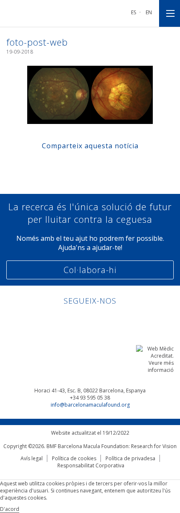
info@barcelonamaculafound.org (90, 404)
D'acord (9, 509)
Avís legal (32, 458)
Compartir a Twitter (82, 164)
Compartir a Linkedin (98, 164)
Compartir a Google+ (114, 164)
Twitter (98, 319)
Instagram (114, 319)
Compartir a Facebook (66, 164)
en (149, 12)
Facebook (82, 319)
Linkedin (66, 319)
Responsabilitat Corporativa (90, 465)
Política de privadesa (130, 458)
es (133, 12)
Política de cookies (74, 458)
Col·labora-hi (90, 270)
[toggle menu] (169, 13)
